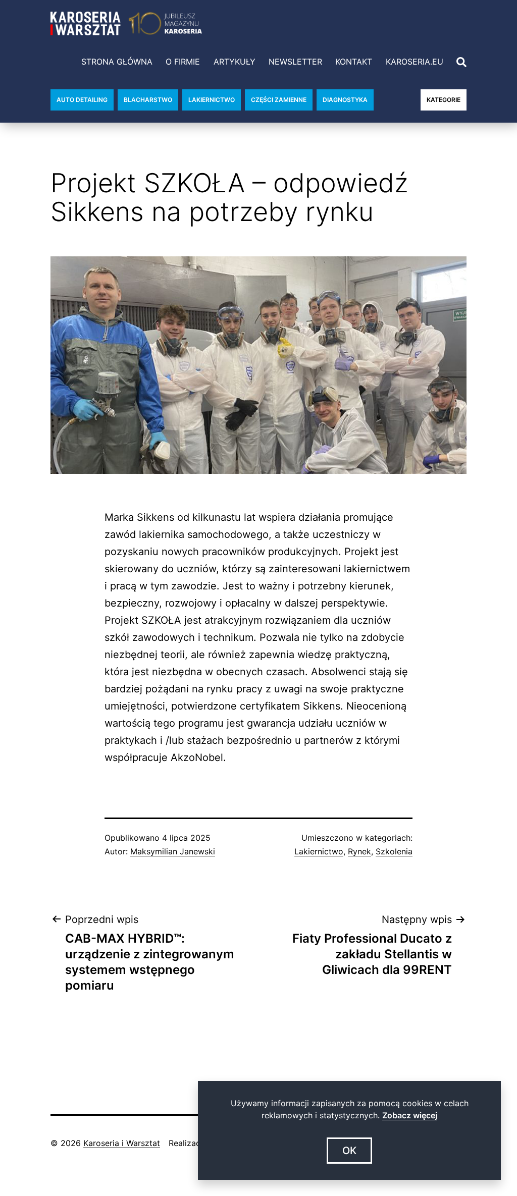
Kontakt (353, 62)
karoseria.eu (414, 62)
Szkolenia (394, 851)
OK (349, 1151)
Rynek (359, 851)
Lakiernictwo (318, 851)
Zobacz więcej (409, 1115)
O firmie (183, 62)
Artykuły (234, 62)
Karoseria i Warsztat (121, 1143)
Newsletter (295, 62)
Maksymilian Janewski (172, 851)
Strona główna (116, 62)
